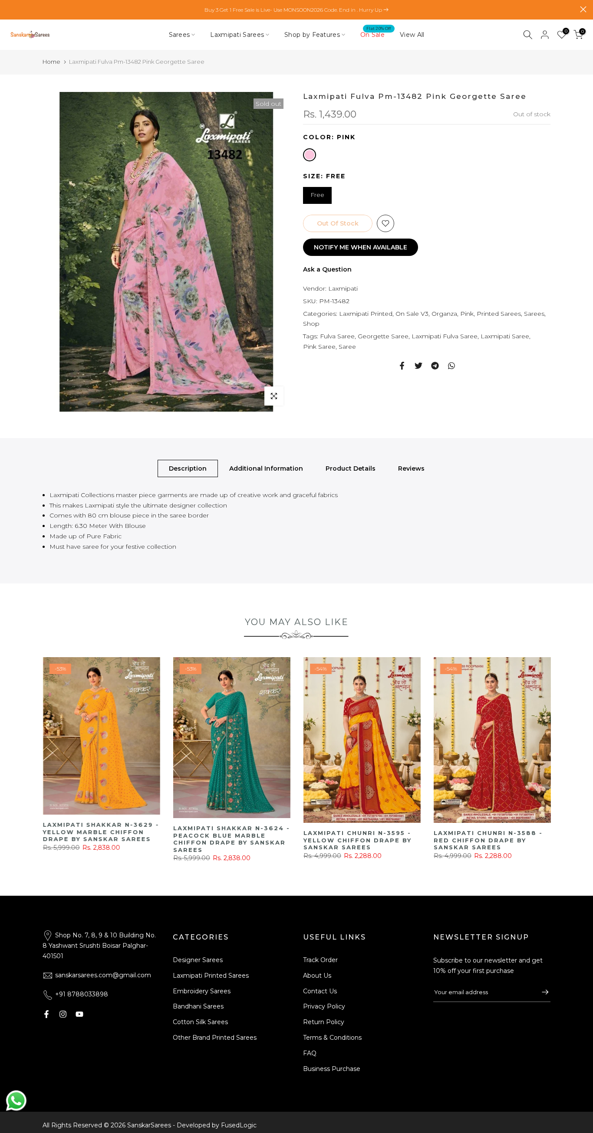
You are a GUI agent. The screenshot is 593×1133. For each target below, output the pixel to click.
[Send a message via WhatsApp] (16, 1101)
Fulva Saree (337, 336)
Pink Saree (319, 346)
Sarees (179, 35)
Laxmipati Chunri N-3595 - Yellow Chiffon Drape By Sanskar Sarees (179, 840)
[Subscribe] (541, 992)
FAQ (309, 1053)
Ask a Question (327, 269)
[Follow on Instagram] (63, 1014)
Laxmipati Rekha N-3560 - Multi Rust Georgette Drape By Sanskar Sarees (439, 840)
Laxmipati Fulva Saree (445, 336)
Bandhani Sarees (198, 1006)
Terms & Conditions (332, 1037)
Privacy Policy (324, 1006)
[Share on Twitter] (418, 365)
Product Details (351, 468)
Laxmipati (343, 288)
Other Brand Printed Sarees (215, 1037)
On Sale (375, 34)
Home (51, 61)
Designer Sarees (198, 960)
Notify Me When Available (360, 247)
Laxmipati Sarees (237, 35)
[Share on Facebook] (402, 365)
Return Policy (323, 1022)
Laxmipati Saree (505, 336)
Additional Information (266, 468)
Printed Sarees (499, 313)
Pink (467, 313)
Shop (311, 323)
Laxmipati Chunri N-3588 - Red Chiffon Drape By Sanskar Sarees (309, 840)
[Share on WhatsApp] (451, 365)
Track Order (320, 960)
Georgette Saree (383, 336)
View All (412, 35)
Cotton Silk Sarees (200, 1022)
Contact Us (320, 991)
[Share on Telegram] (435, 365)
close (10, 9)
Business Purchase (331, 1069)
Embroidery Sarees (202, 991)
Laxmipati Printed (365, 313)
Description (188, 468)
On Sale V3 (411, 313)
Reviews (411, 468)
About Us (317, 975)
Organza (444, 313)
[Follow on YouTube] (79, 1014)
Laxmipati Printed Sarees (211, 975)
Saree (347, 346)
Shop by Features (312, 35)
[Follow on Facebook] (46, 1014)
